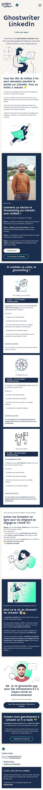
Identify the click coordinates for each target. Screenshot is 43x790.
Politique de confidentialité (12, 764)
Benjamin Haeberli (15, 758)
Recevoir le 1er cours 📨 (21, 739)
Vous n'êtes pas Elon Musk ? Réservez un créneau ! (21, 705)
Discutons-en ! (11, 250)
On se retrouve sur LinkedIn (16, 256)
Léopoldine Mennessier (15, 756)
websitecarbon (8, 784)
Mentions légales (9, 761)
